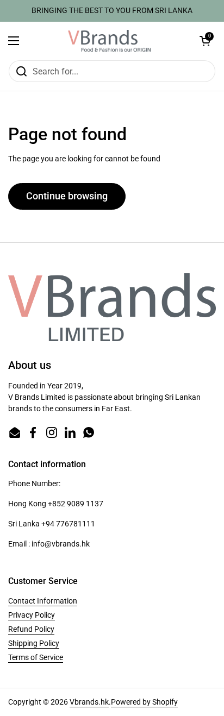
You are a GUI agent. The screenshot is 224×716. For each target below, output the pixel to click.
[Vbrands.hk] (109, 41)
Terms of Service (35, 657)
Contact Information (42, 600)
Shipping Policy (33, 643)
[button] (205, 41)
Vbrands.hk (89, 702)
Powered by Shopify (144, 702)
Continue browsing (67, 196)
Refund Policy (31, 629)
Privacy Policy (31, 615)
